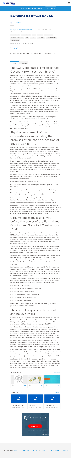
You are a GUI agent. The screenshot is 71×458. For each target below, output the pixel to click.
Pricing (35, 450)
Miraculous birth (15, 40)
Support (65, 450)
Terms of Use (54, 450)
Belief (27, 37)
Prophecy (40, 35)
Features (26, 450)
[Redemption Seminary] (35, 424)
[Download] (25, 385)
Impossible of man (17, 405)
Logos (15, 450)
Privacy (44, 450)
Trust (34, 35)
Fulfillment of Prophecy (17, 37)
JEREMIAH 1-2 (49, 405)
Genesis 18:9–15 (15, 35)
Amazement (41, 37)
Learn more (51, 8)
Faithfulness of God (51, 37)
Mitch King (19, 23)
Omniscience (48, 35)
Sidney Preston (16, 407)
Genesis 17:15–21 (26, 35)
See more (57, 373)
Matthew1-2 (32, 405)
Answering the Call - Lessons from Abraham (22, 29)
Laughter (33, 37)
